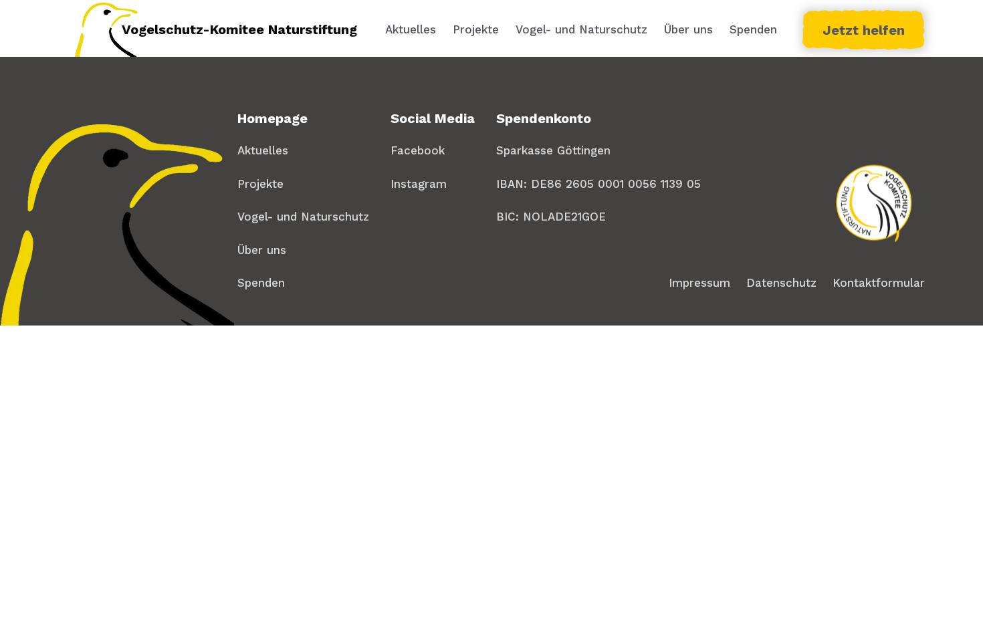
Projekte (476, 29)
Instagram (419, 183)
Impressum (699, 282)
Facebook (418, 150)
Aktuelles (410, 29)
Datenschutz (781, 282)
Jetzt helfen (864, 30)
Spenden (753, 29)
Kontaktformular (879, 282)
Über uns (688, 29)
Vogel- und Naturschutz (581, 29)
